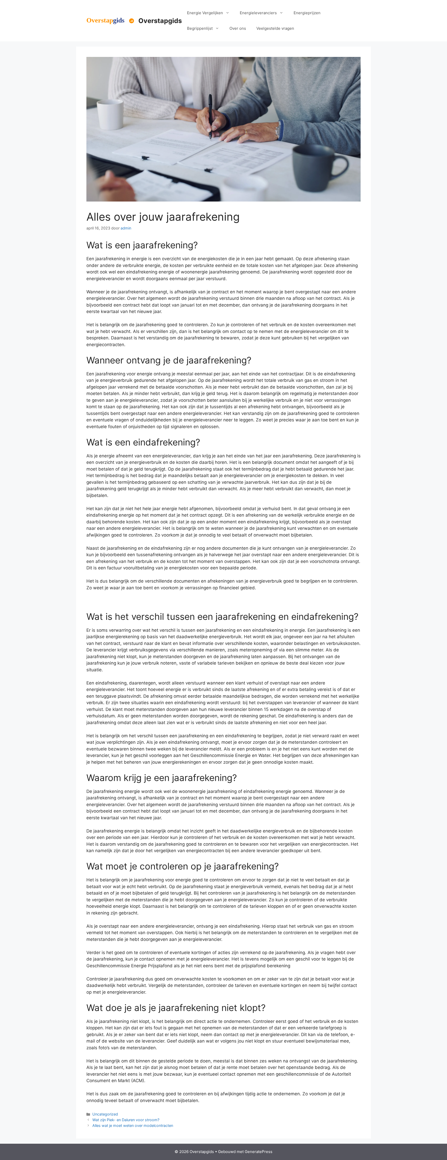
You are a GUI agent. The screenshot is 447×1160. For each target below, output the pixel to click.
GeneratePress (258, 1151)
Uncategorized (105, 1114)
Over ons (237, 28)
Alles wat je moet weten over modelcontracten (132, 1125)
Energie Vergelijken (205, 12)
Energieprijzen (307, 12)
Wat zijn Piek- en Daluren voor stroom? (125, 1120)
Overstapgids (160, 21)
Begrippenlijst (200, 28)
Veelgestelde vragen (275, 28)
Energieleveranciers (258, 12)
